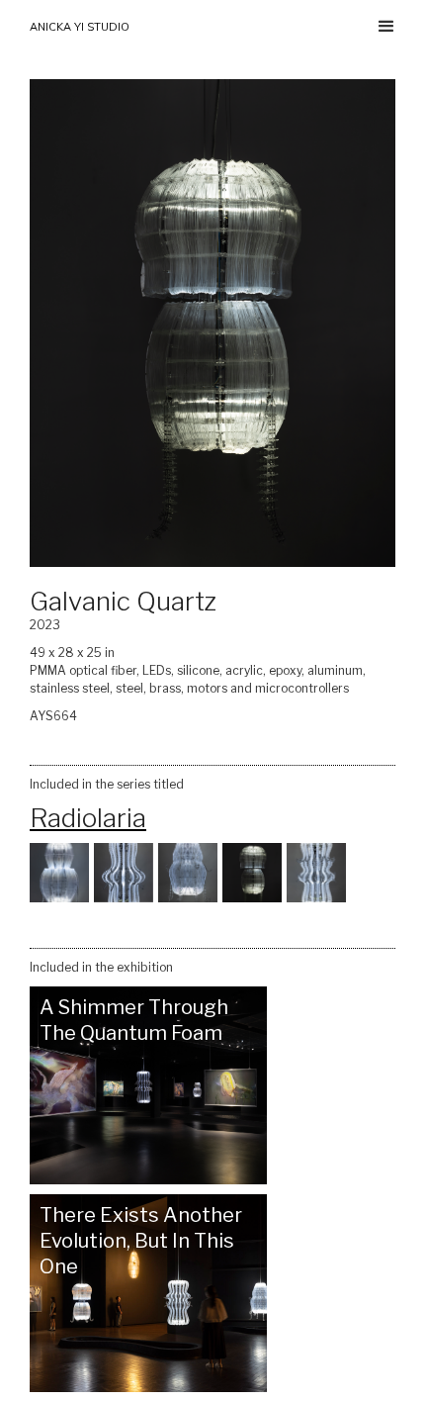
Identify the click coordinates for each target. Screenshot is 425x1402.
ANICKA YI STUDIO (79, 27)
